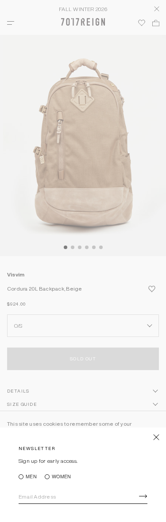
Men (31, 477)
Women (61, 477)
